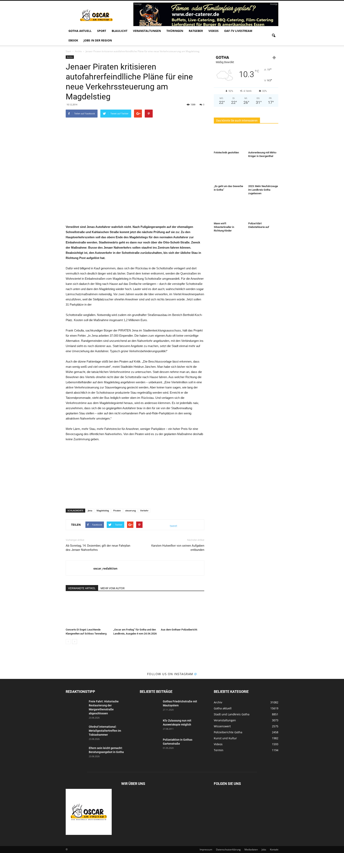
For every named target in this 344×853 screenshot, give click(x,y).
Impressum (206, 849)
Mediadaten (251, 849)
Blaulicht (119, 31)
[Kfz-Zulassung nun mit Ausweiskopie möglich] (150, 725)
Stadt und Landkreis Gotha (231, 714)
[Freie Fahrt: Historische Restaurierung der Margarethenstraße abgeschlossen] (76, 706)
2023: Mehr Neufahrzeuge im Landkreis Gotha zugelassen (263, 190)
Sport (101, 31)
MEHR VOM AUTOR (113, 588)
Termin (218, 750)
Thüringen (174, 31)
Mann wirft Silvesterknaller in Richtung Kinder (224, 227)
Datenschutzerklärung (228, 849)
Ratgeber (196, 31)
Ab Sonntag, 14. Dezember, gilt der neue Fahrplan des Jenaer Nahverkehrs (98, 548)
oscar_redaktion (105, 568)
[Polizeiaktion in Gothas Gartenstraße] (150, 745)
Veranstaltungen (147, 31)
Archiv (70, 57)
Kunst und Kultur (225, 738)
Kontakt (274, 849)
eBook (73, 40)
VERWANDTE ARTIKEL (82, 588)
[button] (273, 35)
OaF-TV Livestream (238, 31)
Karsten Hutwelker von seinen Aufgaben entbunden (177, 548)
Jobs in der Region (98, 40)
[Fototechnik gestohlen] (229, 139)
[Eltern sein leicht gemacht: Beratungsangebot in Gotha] (76, 753)
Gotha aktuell (80, 31)
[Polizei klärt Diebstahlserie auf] (263, 210)
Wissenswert (222, 726)
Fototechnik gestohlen (226, 152)
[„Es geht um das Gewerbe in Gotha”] (229, 172)
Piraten (117, 510)
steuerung (130, 510)
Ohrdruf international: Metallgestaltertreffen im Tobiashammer (105, 730)
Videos (213, 31)
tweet (173, 526)
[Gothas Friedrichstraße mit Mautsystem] (150, 706)
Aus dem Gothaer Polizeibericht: (179, 629)
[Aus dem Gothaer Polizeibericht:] (182, 611)
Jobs (264, 849)
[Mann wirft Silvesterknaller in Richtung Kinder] (229, 210)
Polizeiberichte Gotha (228, 732)
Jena (90, 510)
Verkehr (144, 510)
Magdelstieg (103, 510)
